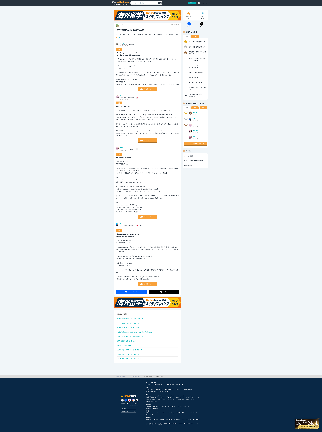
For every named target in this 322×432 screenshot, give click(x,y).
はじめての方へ (149, 389)
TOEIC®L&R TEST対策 (151, 397)
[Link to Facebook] (125, 400)
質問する (192, 3)
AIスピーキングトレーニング (192, 397)
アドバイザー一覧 (195, 144)
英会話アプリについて (165, 391)
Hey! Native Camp (172, 399)
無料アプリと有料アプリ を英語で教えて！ (130, 336)
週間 (186, 36)
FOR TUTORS (179, 384)
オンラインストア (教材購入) (168, 395)
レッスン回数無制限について (167, 389)
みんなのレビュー (157, 406)
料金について (179, 389)
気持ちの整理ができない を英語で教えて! (129, 350)
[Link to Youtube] (129, 400)
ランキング (148, 406)
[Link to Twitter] (122, 400)
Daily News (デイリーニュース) (177, 397)
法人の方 (124, 408)
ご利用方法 (157, 389)
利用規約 (162, 419)
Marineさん (122, 43)
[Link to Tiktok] (137, 400)
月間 (195, 36)
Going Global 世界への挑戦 (177, 412)
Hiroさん (122, 95)
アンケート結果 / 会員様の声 (163, 412)
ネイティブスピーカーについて (169, 406)
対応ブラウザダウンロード (152, 391)
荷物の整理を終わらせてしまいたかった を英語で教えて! (134, 332)
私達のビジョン (196, 419)
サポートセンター (150, 414)
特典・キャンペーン (150, 412)
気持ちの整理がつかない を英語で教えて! (129, 354)
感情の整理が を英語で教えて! (126, 341)
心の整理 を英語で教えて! (125, 345)
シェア (132, 292)
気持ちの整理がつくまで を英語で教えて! (129, 359)
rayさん (121, 147)
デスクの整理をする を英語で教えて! (128, 323)
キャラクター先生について (152, 408)
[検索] (160, 3)
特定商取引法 (169, 419)
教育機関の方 (125, 411)
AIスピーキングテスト (151, 399)
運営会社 (156, 419)
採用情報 (188, 419)
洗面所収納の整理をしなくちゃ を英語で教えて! (131, 319)
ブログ (192, 399)
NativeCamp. (205, 3)
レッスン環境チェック (162, 397)
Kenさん (122, 223)
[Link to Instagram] (133, 400)
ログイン (163, 384)
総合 (203, 107)
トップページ (149, 384)
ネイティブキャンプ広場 (183, 399)
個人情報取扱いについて (179, 419)
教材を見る (148, 395)
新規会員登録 (157, 384)
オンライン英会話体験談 (191, 412)
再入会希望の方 (170, 384)
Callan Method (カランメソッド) (184, 395)
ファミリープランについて (190, 389)
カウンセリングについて (183, 406)
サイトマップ (149, 419)
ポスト (165, 292)
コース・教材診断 (157, 395)
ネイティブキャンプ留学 (151, 401)
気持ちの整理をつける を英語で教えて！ (129, 328)
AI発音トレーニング (161, 399)
